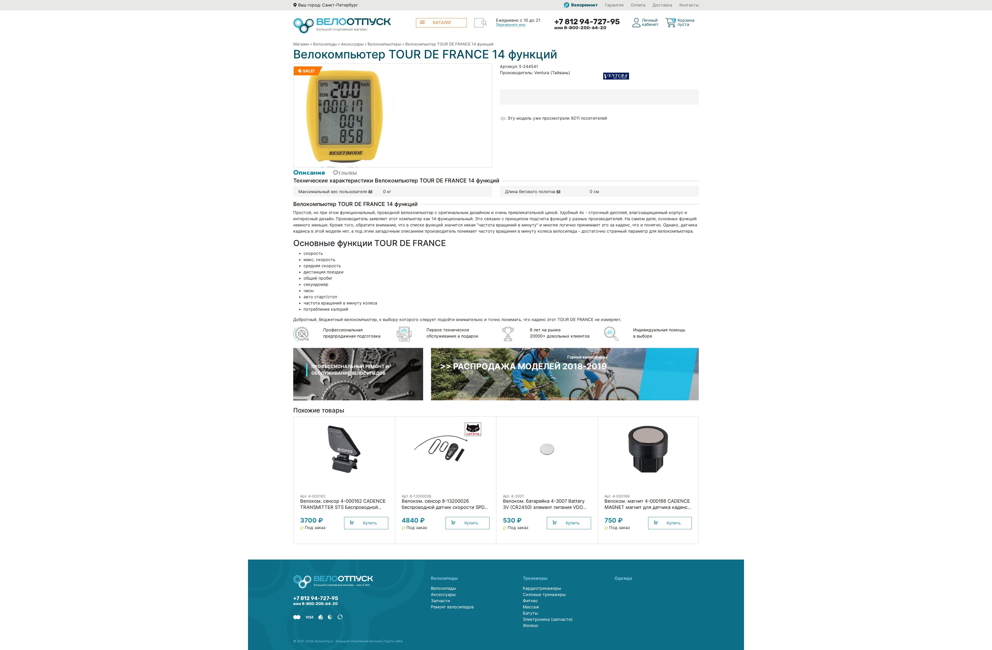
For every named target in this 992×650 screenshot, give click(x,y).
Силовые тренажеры (544, 594)
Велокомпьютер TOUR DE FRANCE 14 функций (449, 44)
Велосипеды (325, 44)
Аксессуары (352, 44)
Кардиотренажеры (542, 588)
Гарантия (614, 4)
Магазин (301, 44)
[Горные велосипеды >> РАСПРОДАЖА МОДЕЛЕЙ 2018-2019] (565, 373)
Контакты (689, 4)
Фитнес (530, 600)
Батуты (530, 613)
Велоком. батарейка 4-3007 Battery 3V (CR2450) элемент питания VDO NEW (544, 507)
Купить (370, 522)
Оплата (638, 4)
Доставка (662, 4)
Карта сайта (393, 641)
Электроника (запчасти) (548, 619)
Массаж (531, 606)
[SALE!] (345, 115)
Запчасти (440, 600)
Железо (530, 625)
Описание (309, 172)
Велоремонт (584, 5)
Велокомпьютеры (384, 44)
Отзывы (345, 172)
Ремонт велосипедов (452, 606)
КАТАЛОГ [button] (442, 22)
